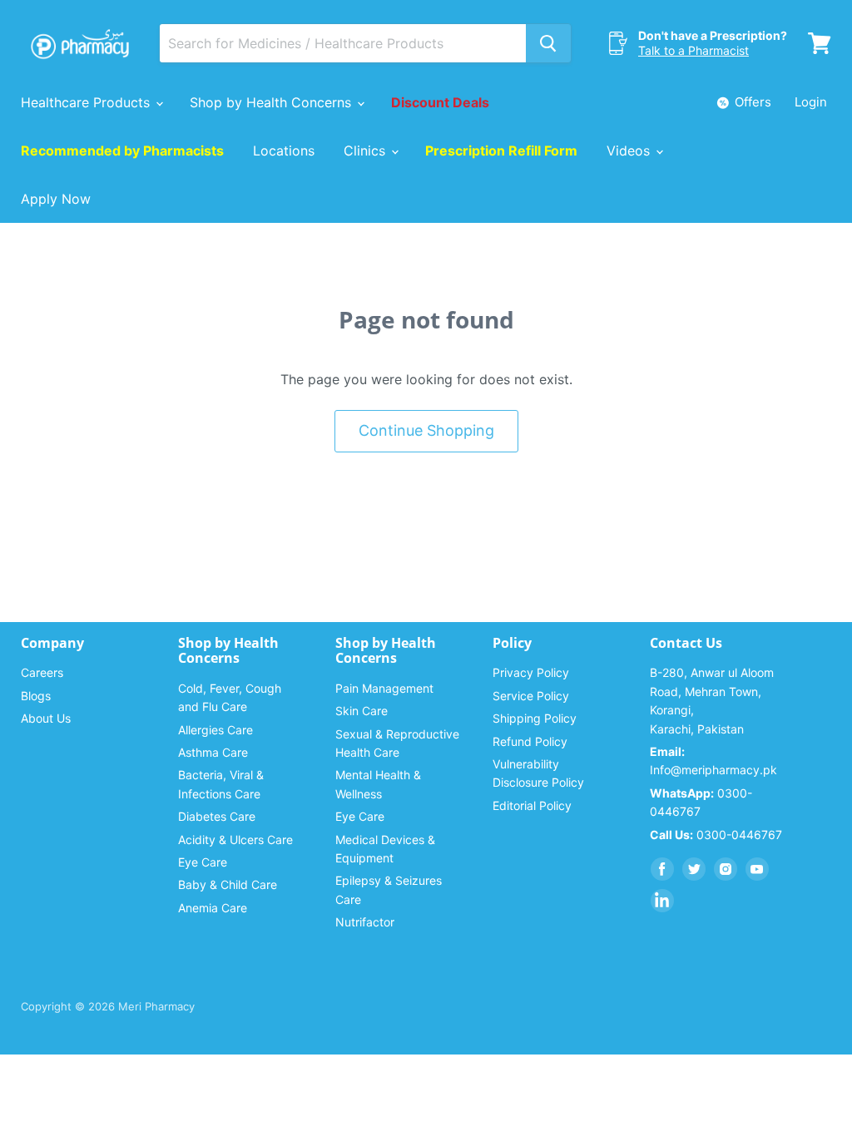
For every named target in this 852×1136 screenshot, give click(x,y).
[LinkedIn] (662, 900)
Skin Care (361, 711)
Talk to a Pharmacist (693, 50)
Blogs (36, 696)
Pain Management (384, 688)
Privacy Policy (531, 672)
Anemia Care (212, 908)
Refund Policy (530, 741)
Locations (284, 150)
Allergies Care (215, 730)
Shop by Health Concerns (272, 102)
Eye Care (202, 862)
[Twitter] (694, 869)
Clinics (366, 150)
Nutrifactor (364, 922)
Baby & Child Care (227, 884)
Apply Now (56, 198)
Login (811, 102)
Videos (630, 150)
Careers (42, 672)
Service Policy (531, 696)
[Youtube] (757, 869)
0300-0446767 (716, 834)
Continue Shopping (426, 430)
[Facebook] (662, 869)
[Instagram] (725, 869)
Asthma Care (213, 752)
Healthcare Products (87, 102)
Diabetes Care (216, 816)
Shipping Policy (535, 718)
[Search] (548, 43)
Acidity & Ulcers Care (235, 839)
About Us (46, 718)
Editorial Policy (532, 805)
